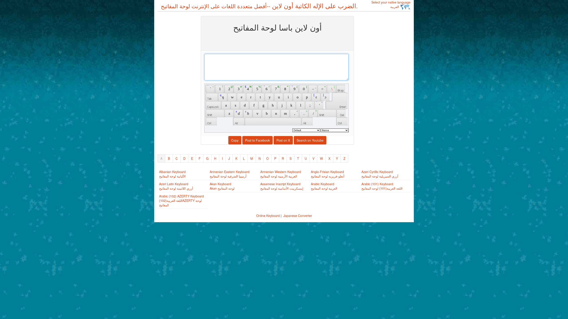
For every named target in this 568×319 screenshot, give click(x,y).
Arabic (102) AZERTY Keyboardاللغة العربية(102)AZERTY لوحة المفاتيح (181, 200)
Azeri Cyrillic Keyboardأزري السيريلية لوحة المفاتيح (379, 173)
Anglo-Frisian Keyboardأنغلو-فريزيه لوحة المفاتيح (327, 173)
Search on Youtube (310, 140)
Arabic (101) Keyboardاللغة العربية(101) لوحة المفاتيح (381, 186)
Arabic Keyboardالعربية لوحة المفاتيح (324, 186)
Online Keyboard (268, 215)
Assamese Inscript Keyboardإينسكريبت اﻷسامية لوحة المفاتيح (281, 186)
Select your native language (390, 4)
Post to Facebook (257, 140)
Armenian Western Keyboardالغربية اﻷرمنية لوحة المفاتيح (280, 173)
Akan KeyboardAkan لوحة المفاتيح (222, 186)
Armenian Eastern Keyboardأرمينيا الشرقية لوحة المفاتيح (229, 173)
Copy (235, 140)
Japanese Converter (297, 215)
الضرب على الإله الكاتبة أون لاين (259, 5)
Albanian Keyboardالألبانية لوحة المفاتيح (172, 173)
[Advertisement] (175, 82)
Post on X (283, 140)
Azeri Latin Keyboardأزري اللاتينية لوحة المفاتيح (176, 186)
